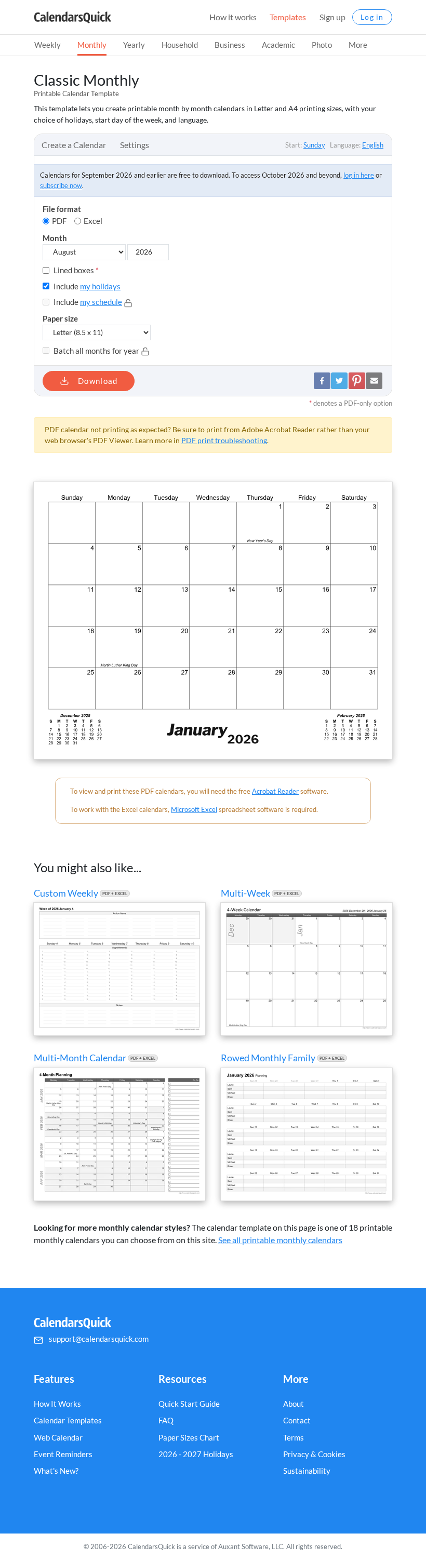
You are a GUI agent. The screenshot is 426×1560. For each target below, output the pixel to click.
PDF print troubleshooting (224, 440)
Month (55, 238)
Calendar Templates (68, 1420)
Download (97, 380)
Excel (93, 220)
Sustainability (306, 1470)
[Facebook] (322, 380)
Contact (297, 1420)
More (358, 44)
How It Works (57, 1403)
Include (86, 286)
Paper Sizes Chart (188, 1437)
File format (62, 209)
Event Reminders (63, 1454)
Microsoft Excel (194, 809)
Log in (372, 17)
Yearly (134, 44)
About (293, 1403)
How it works (233, 17)
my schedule (101, 301)
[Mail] (374, 380)
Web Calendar (58, 1437)
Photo (322, 44)
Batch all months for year (96, 350)
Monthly (91, 44)
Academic (278, 44)
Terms (293, 1437)
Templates (288, 17)
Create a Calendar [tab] (74, 145)
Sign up (332, 17)
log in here (358, 175)
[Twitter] (339, 380)
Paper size (60, 318)
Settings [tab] (134, 145)
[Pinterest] (357, 380)
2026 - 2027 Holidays (195, 1454)
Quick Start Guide (189, 1403)
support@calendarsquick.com (99, 1338)
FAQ (166, 1420)
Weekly (47, 44)
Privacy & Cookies (314, 1454)
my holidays (100, 286)
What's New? (56, 1470)
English (372, 145)
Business (230, 44)
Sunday (314, 145)
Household (180, 44)
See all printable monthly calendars (280, 1240)
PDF (59, 220)
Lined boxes (75, 270)
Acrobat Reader (275, 791)
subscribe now (61, 185)
